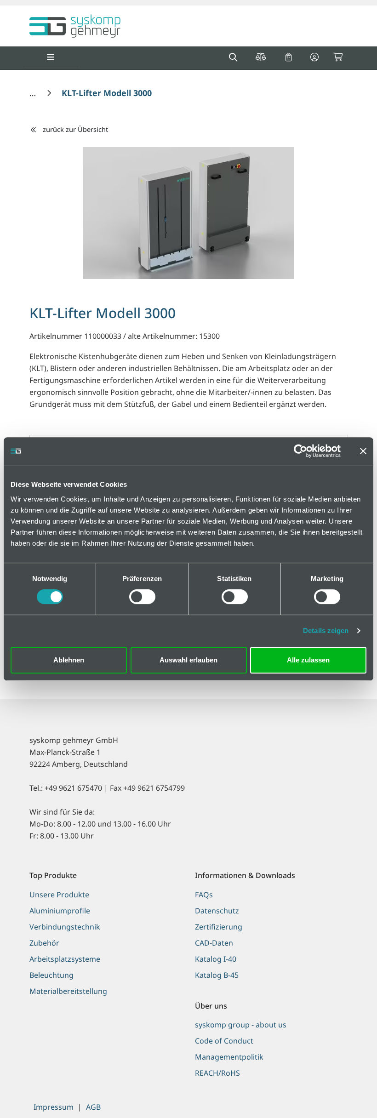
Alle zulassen (308, 660)
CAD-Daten (214, 943)
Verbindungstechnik (64, 927)
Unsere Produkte (59, 895)
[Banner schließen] (363, 451)
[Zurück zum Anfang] (347, 1095)
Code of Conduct (224, 1041)
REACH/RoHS (217, 1073)
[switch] (142, 596)
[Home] (33, 92)
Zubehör (44, 943)
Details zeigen (325, 630)
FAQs (204, 895)
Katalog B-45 (217, 975)
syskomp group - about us (240, 1025)
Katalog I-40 (215, 959)
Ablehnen (68, 660)
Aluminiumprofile (59, 911)
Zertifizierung (218, 927)
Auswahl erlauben (188, 660)
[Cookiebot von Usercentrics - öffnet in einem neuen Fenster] (300, 451)
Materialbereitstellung (68, 991)
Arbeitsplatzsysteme (64, 959)
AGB (93, 1107)
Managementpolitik (229, 1057)
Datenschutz (217, 911)
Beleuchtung (51, 975)
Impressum (54, 1107)
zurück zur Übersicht (75, 129)
